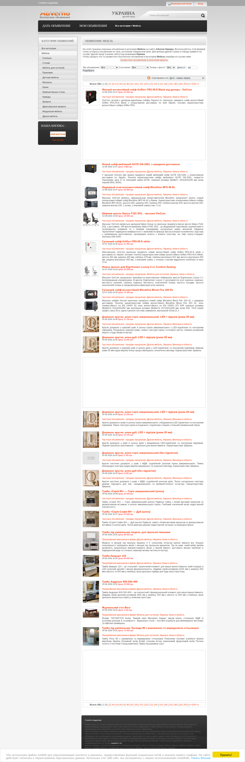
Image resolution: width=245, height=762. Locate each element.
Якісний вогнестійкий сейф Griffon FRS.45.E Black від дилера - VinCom (147, 89)
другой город (128, 16)
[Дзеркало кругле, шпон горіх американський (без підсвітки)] (91, 453)
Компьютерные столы (54, 92)
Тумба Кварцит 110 (114, 555)
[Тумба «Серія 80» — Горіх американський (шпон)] (91, 491)
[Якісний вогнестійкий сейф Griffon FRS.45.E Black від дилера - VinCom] (91, 90)
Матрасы (47, 82)
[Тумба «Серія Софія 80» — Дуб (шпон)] (91, 512)
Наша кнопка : (53, 125)
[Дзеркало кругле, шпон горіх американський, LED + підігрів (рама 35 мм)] (91, 317)
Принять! (226, 754)
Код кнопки (57, 140)
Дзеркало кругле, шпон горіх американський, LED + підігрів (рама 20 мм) (148, 411)
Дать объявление (56, 25)
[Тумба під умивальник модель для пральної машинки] (91, 532)
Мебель (137, 26)
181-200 (183, 84)
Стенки (46, 63)
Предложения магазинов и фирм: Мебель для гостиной (130, 615)
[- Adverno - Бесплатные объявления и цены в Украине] (55, 14)
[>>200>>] (194, 84)
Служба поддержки (48, 3)
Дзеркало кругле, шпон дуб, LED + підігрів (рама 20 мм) (137, 432)
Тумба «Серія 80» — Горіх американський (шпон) (133, 491)
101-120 (144, 84)
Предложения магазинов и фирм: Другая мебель (127, 539)
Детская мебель (51, 77)
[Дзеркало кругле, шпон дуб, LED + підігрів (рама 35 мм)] (91, 337)
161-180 (173, 84)
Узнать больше (201, 757)
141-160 (163, 84)
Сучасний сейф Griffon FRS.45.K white (126, 241)
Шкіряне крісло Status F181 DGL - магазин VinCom (133, 213)
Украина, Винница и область (177, 324)
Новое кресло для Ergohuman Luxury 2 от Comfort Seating (139, 266)
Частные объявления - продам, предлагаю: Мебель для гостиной (135, 274)
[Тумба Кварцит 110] (91, 556)
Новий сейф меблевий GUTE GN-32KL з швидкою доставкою (141, 164)
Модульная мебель (52, 111)
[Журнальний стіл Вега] (91, 608)
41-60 (119, 84)
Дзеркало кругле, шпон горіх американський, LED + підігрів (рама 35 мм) (148, 316)
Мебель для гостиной (53, 68)
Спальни (47, 58)
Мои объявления (93, 25)
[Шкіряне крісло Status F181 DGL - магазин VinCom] (91, 213)
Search (203, 15)
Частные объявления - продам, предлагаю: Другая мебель (132, 97)
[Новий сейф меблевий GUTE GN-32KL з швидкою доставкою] (91, 164)
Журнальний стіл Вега (116, 607)
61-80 (126, 84)
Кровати (47, 101)
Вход (200, 4)
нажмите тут (116, 743)
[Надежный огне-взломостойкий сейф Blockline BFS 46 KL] (91, 187)
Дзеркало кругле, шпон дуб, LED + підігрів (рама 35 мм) (137, 337)
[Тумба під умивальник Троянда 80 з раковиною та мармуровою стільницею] (91, 628)
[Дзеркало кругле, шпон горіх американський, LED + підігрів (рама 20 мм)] (91, 412)
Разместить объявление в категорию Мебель (144, 60)
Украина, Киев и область (175, 97)
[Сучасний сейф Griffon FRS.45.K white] (91, 241)
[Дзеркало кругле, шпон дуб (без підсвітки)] (91, 471)
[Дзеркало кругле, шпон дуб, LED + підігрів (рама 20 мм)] (91, 432)
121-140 (153, 84)
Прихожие (48, 72)
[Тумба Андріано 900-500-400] (91, 582)
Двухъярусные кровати (54, 106)
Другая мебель (50, 116)
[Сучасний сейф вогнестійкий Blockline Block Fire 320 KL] (91, 290)
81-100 (134, 84)
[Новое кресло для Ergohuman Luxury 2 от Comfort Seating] (91, 267)
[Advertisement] (132, 135)
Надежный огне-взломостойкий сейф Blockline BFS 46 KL (138, 187)
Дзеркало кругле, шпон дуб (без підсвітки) (129, 470)
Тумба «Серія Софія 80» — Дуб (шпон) (126, 511)
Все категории (122, 26)
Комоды (47, 97)
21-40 (112, 84)
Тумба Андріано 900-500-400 (120, 581)
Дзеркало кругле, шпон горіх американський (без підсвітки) (140, 452)
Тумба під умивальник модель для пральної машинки (136, 532)
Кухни (45, 87)
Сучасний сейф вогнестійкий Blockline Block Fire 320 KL (137, 289)
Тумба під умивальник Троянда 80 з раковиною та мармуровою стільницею (150, 628)
